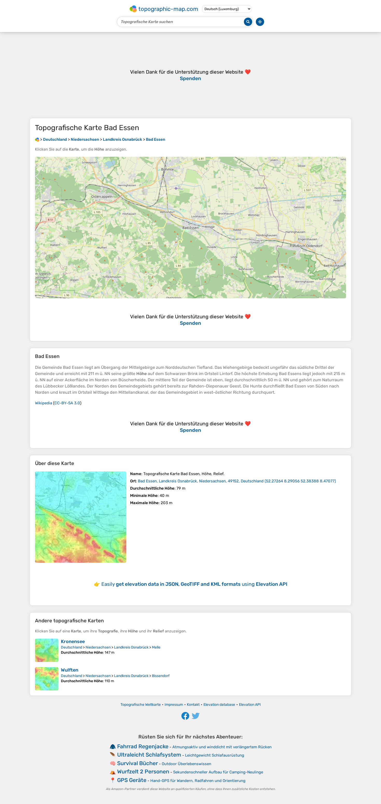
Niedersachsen (98, 647)
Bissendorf (161, 676)
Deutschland (71, 647)
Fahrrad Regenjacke (142, 746)
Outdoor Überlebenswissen (186, 763)
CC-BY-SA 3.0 (67, 403)
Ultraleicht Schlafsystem (149, 754)
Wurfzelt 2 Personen (143, 771)
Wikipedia (43, 403)
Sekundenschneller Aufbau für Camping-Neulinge (218, 772)
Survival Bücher (137, 763)
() (237, 481)
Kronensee (73, 641)
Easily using (194, 584)
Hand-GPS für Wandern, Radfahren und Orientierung (197, 780)
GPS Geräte (131, 780)
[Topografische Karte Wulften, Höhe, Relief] (46, 678)
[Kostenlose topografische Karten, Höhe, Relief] (37, 139)
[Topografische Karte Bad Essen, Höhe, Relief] (80, 517)
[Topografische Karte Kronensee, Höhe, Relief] (46, 650)
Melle (156, 647)
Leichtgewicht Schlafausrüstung (214, 755)
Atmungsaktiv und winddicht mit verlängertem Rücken (222, 747)
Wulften (69, 670)
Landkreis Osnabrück (131, 647)
